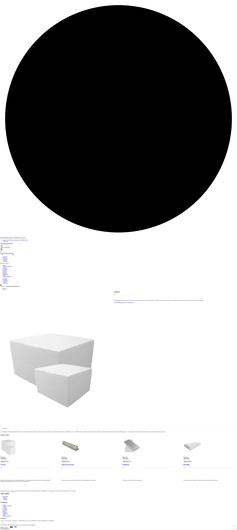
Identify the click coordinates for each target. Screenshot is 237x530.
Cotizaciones (5, 241)
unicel (132, 302)
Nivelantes (5, 273)
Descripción (4, 428)
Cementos (5, 269)
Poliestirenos (5, 274)
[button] (5, 528)
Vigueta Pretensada (67, 464)
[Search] (1, 246)
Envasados (5, 270)
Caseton (3, 464)
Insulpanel (126, 464)
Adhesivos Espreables (7, 266)
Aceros (4, 265)
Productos (5, 257)
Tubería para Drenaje (7, 276)
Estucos (4, 272)
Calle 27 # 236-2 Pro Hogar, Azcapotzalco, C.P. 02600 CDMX (15, 240)
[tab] (4, 428)
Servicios (5, 260)
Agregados (5, 268)
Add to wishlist (3, 458)
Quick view (3, 457)
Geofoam (129, 302)
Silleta (4, 275)
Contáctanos (5, 261)
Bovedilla (186, 464)
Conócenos (5, 256)
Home (4, 288)
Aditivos (4, 267)
